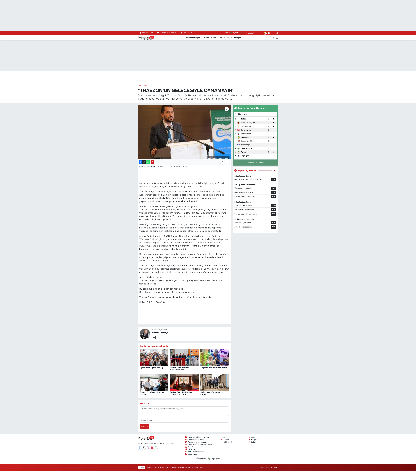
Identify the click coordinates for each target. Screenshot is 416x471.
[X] (143, 448)
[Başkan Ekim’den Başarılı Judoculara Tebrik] (184, 382)
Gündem (221, 38)
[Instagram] (148, 448)
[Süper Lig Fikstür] (275, 170)
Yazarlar (187, 33)
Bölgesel (142, 86)
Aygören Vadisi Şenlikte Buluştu (214, 368)
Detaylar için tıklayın (255, 162)
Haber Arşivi (192, 454)
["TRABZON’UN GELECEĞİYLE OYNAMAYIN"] (184, 132)
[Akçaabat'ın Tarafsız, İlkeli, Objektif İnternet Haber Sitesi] (146, 37)
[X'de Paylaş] (144, 162)
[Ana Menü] (277, 37)
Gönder (144, 426)
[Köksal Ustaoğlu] (145, 334)
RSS (142, 467)
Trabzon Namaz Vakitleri (197, 442)
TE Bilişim (274, 467)
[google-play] (213, 459)
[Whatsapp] (156, 448)
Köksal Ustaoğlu (146, 166)
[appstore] (201, 459)
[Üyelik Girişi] (276, 33)
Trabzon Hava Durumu (196, 440)
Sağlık (229, 38)
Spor (213, 38)
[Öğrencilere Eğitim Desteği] (154, 358)
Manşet (237, 38)
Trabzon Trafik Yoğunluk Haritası (200, 444)
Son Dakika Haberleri (196, 452)
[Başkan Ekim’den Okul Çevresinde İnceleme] (184, 358)
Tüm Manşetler (193, 449)
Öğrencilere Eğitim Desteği (151, 368)
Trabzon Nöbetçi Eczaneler (198, 437)
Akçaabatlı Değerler (193, 38)
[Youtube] (152, 448)
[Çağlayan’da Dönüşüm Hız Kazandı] (214, 382)
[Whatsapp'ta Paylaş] (148, 162)
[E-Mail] (154, 337)
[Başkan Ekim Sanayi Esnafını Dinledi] (154, 382)
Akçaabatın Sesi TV (168, 33)
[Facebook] (139, 448)
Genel (207, 38)
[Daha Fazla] (152, 162)
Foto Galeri (147, 33)
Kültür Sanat (227, 442)
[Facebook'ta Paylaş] (140, 162)
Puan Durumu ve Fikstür (197, 447)
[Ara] (273, 37)
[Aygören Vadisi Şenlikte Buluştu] (214, 358)
